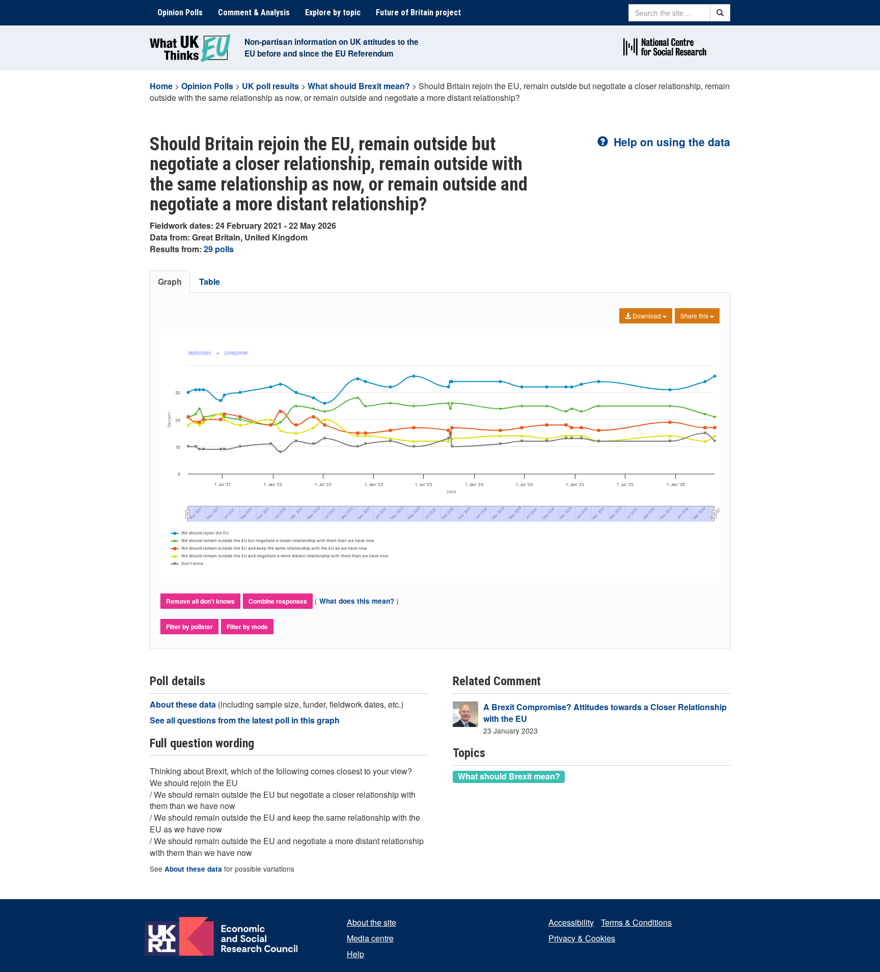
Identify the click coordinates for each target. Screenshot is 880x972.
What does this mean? (356, 601)
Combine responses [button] (278, 601)
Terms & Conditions (636, 922)
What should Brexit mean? (359, 86)
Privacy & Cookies (581, 938)
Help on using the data (670, 141)
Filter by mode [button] (247, 626)
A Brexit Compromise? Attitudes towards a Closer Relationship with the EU (605, 712)
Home (161, 86)
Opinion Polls (180, 12)
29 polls (219, 249)
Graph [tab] (170, 281)
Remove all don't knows (200, 601)
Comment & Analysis (254, 12)
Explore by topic (333, 12)
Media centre (370, 938)
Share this (695, 315)
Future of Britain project (418, 12)
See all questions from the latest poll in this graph (245, 720)
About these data (184, 704)
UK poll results (270, 86)
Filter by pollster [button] (189, 626)
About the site (371, 922)
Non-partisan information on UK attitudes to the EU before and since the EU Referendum (331, 47)
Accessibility (571, 922)
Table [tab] (209, 281)
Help (355, 954)
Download (647, 315)
